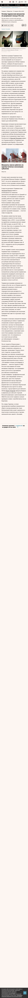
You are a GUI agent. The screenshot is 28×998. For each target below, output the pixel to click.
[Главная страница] (2, 2)
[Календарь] (10, 2)
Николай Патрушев (16, 138)
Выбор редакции (6, 7)
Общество (9, 11)
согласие (13, 992)
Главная (4, 11)
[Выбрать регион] (16, 2)
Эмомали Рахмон (7, 190)
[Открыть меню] (25, 2)
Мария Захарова (10, 390)
